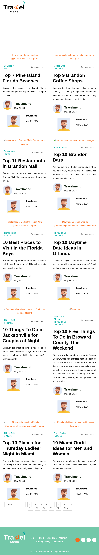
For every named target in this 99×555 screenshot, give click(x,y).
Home (33, 538)
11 (78, 504)
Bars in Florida (60, 148)
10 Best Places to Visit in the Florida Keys (23, 248)
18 (59, 507)
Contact (64, 538)
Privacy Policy (43, 542)
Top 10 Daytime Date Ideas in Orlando (70, 248)
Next (66, 508)
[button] (76, 9)
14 (31, 507)
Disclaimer (58, 542)
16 (45, 507)
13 (92, 504)
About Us (52, 538)
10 (71, 504)
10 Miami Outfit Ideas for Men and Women (72, 448)
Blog (41, 538)
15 (38, 507)
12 (85, 504)
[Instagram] (88, 540)
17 (52, 507)
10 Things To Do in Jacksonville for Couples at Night (23, 335)
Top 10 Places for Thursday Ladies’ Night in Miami (22, 448)
